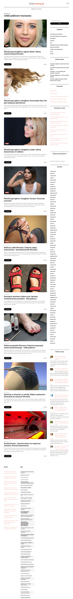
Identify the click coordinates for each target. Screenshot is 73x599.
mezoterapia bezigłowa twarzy (26, 549)
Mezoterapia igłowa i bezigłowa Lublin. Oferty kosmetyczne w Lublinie (22, 151)
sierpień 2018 (53, 301)
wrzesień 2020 (53, 258)
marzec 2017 (52, 338)
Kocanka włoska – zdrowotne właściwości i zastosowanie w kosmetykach (10, 511)
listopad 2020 (52, 254)
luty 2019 (52, 288)
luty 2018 (52, 314)
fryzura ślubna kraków (26, 492)
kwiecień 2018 (53, 310)
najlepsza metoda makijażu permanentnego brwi (26, 571)
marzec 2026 (52, 182)
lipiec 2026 (52, 173)
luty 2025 (52, 210)
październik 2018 (53, 297)
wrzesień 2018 (53, 299)
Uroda (7, 45)
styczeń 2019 (52, 291)
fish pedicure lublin (26, 487)
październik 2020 (53, 256)
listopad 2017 (52, 321)
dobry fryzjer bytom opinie (24, 479)
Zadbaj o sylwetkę (53, 93)
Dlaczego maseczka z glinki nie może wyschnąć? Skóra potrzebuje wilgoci (62, 423)
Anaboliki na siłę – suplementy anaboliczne (59, 96)
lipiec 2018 (52, 304)
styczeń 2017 (52, 343)
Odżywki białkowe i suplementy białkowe (58, 101)
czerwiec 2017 (53, 332)
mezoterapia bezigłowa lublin (26, 540)
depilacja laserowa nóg (25, 475)
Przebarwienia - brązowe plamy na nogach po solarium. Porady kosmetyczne (22, 445)
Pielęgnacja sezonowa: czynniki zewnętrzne (59, 45)
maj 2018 (52, 308)
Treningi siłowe (53, 90)
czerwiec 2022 (53, 234)
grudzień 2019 (53, 278)
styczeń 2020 (52, 275)
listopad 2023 (52, 217)
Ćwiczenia (52, 40)
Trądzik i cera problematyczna (56, 49)
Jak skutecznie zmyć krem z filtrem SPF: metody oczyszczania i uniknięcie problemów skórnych (62, 447)
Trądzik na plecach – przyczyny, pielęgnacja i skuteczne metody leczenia (10, 483)
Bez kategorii (52, 38)
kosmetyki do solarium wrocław (26, 509)
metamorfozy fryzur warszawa (27, 535)
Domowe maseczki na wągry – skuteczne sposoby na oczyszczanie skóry (11, 499)
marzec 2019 (52, 286)
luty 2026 (52, 184)
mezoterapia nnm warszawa (27, 564)
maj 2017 (52, 334)
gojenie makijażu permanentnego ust (27, 495)
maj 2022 (52, 236)
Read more (8, 64)
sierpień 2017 (53, 328)
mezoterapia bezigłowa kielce (27, 538)
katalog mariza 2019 (25, 503)
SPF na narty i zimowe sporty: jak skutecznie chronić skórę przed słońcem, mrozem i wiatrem (61, 396)
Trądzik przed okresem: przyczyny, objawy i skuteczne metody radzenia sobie (11, 522)
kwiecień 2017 (53, 336)
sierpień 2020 (53, 260)
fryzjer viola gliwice (24, 489)
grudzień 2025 (53, 188)
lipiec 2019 (52, 282)
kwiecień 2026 (53, 180)
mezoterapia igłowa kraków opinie (26, 557)
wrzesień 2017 (53, 325)
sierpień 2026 (53, 171)
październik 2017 (53, 323)
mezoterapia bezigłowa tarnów (26, 546)
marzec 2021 (52, 247)
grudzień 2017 (53, 319)
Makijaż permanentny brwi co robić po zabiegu (27, 528)
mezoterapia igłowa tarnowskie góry (27, 559)
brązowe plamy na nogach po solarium (27, 472)
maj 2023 (52, 219)
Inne (51, 42)
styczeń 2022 (52, 238)
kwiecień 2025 (53, 206)
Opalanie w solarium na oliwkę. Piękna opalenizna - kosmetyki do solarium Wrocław (25, 396)
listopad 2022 (52, 227)
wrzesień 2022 (53, 232)
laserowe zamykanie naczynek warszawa (25, 523)
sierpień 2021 (53, 241)
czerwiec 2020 (53, 264)
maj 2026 (52, 177)
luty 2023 (52, 223)
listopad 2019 (52, 280)
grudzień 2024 (53, 212)
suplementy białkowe (25, 597)
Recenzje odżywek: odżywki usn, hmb (58, 99)
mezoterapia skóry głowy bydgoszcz (27, 567)
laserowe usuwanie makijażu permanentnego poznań (27, 516)
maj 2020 (52, 267)
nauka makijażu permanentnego (25, 573)
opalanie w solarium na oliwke (26, 575)
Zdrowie (52, 53)
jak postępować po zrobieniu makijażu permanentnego (26, 501)
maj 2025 (52, 204)
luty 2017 (52, 341)
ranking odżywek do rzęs (25, 587)
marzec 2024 (52, 214)
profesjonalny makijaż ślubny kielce (26, 584)
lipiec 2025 (52, 199)
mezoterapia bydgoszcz (26, 551)
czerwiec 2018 (53, 306)
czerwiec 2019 (53, 284)
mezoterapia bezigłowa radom (27, 543)
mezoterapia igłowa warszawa (26, 562)
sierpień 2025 (53, 197)
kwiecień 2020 (53, 269)
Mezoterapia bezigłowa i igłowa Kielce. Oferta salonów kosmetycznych (22, 53)
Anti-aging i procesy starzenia (56, 34)
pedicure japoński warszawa (25, 578)
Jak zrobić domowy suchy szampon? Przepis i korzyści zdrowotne (60, 358)
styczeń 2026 (52, 186)
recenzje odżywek (24, 589)
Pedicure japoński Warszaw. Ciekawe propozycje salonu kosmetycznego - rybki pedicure (23, 347)
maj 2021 (52, 243)
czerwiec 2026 (53, 175)
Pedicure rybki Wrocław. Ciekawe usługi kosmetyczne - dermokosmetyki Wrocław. (21, 249)
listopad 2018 (52, 295)
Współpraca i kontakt (36, 9)
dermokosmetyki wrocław (24, 477)
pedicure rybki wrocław (25, 581)
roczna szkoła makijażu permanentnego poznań (25, 592)
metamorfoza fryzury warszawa (25, 532)
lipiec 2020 (52, 262)
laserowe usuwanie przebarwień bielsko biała (26, 519)
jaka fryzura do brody (26, 498)
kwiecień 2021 (53, 245)
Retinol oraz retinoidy (54, 47)
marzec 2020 (52, 271)
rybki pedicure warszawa (25, 595)
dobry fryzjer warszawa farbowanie (27, 482)
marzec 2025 (52, 208)
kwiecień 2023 (53, 221)
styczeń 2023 (52, 225)
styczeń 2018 (52, 317)
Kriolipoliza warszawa (25, 512)
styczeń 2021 (52, 251)
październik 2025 (53, 193)
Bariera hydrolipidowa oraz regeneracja (58, 36)
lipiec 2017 (52, 330)
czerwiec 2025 (53, 201)
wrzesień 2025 (53, 195)
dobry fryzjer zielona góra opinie (27, 485)
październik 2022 (53, 230)
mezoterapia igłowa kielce (25, 554)
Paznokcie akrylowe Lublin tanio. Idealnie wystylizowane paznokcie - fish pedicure (21, 298)
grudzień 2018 (53, 293)
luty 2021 (52, 249)
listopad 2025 (52, 191)
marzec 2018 (52, 312)
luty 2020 (52, 273)
